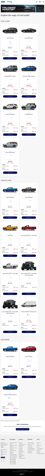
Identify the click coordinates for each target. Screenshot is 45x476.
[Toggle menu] (43, 1)
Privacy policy (20, 471)
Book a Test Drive (31, 442)
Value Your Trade (31, 444)
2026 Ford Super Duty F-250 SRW (13, 459)
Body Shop (30, 451)
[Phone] (36, 1)
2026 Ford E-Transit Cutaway (13, 446)
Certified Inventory (22, 458)
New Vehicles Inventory (21, 446)
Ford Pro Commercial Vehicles (40, 453)
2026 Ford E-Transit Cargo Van (13, 448)
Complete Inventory (22, 444)
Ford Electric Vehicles (39, 450)
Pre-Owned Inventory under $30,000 (21, 455)
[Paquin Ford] (6, 1)
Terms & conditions (14, 471)
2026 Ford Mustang (13, 457)
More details (10, 58)
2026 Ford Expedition (11, 452)
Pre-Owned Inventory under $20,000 (21, 451)
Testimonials (39, 445)
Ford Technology (40, 448)
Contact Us (39, 442)
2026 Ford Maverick (13, 455)
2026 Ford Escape (13, 450)
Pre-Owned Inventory (21, 449)
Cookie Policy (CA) (25, 471)
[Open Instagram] (4, 461)
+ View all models (13, 463)
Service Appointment (31, 449)
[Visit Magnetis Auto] (22, 474)
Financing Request (31, 448)
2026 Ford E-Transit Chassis (13, 443)
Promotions (30, 445)
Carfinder (20, 442)
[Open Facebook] (1, 461)
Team (38, 444)
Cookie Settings (31, 471)
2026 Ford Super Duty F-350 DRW (13, 462)
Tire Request (30, 452)
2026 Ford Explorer (13, 454)
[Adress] (40, 1)
